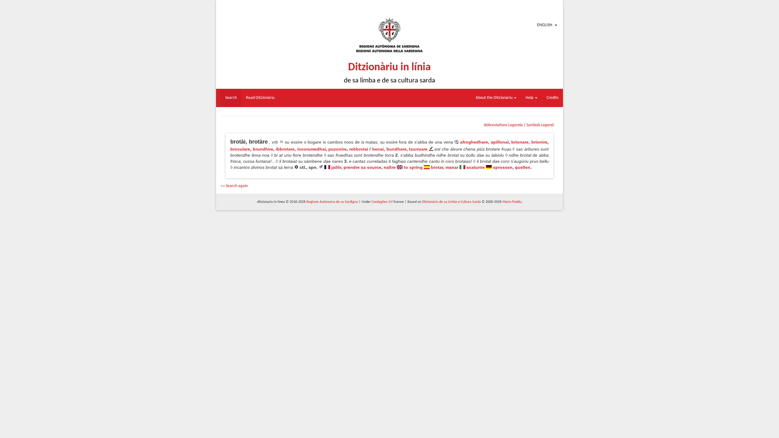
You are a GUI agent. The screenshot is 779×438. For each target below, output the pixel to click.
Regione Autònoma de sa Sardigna (332, 202)
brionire (539, 142)
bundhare (396, 149)
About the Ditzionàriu (494, 98)
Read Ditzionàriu (260, 98)
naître (390, 167)
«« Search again (234, 186)
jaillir (336, 167)
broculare (240, 149)
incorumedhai (311, 149)
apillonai (500, 142)
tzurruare (418, 149)
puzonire (337, 149)
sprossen (502, 167)
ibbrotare (285, 149)
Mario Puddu (511, 202)
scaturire (475, 167)
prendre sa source (362, 167)
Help (530, 98)
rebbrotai (358, 149)
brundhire (263, 149)
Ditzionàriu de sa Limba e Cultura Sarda (451, 202)
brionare (520, 142)
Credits (552, 98)
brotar (437, 167)
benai (378, 149)
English (544, 25)
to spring (413, 167)
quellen (522, 167)
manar (451, 167)
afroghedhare (474, 142)
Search (231, 98)
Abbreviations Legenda (503, 125)
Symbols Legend (540, 125)
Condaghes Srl (382, 202)
